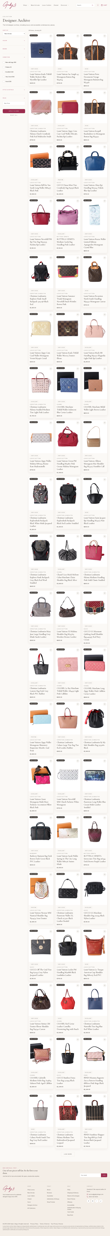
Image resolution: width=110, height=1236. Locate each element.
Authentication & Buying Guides (74, 1208)
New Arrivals (35, 5)
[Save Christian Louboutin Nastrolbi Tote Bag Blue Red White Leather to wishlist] (104, 985)
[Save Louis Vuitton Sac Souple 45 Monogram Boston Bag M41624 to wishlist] (77, 35)
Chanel (56, 5)
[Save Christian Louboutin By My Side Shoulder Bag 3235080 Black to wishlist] (104, 704)
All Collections (31, 1208)
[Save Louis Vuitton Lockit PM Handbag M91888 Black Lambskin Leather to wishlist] (77, 931)
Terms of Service (45, 1224)
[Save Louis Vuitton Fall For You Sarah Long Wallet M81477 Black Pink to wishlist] (50, 146)
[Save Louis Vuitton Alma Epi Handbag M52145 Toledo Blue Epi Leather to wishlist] (104, 146)
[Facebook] (88, 1201)
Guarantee (50, 1196)
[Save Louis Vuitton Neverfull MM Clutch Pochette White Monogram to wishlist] (77, 760)
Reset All (13, 115)
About (48, 1189)
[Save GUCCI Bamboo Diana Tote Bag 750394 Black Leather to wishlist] (77, 1039)
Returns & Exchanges (73, 1196)
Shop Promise (51, 1202)
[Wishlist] (98, 5)
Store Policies (71, 1199)
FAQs (68, 1189)
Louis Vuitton (46, 5)
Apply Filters (14, 111)
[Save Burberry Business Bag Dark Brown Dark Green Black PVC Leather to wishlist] (50, 817)
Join (104, 1175)
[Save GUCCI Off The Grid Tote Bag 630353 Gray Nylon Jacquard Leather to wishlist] (50, 931)
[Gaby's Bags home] (9, 5)
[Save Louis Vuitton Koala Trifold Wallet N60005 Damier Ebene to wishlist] (77, 314)
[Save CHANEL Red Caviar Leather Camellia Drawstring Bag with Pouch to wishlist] (77, 985)
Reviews (49, 1192)
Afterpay (69, 1202)
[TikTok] (101, 1201)
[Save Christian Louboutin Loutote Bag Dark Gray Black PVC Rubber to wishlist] (50, 650)
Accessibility (70, 1205)
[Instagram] (92, 1201)
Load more (68, 1154)
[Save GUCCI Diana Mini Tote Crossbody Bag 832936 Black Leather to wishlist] (77, 146)
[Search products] (92, 5)
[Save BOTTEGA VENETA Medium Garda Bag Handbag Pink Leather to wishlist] (77, 200)
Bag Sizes (70, 1215)
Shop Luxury (31, 1189)
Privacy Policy (34, 1224)
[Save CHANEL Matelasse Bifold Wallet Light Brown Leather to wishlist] (104, 368)
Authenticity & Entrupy (53, 1199)
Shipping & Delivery (73, 1192)
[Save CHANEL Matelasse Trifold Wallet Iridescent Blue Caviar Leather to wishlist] (77, 368)
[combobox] (83, 5)
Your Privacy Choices (57, 1224)
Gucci (29, 1202)
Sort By (5, 30)
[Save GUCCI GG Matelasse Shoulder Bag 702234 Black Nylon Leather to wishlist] (104, 874)
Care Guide (70, 1212)
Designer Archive (32, 1205)
